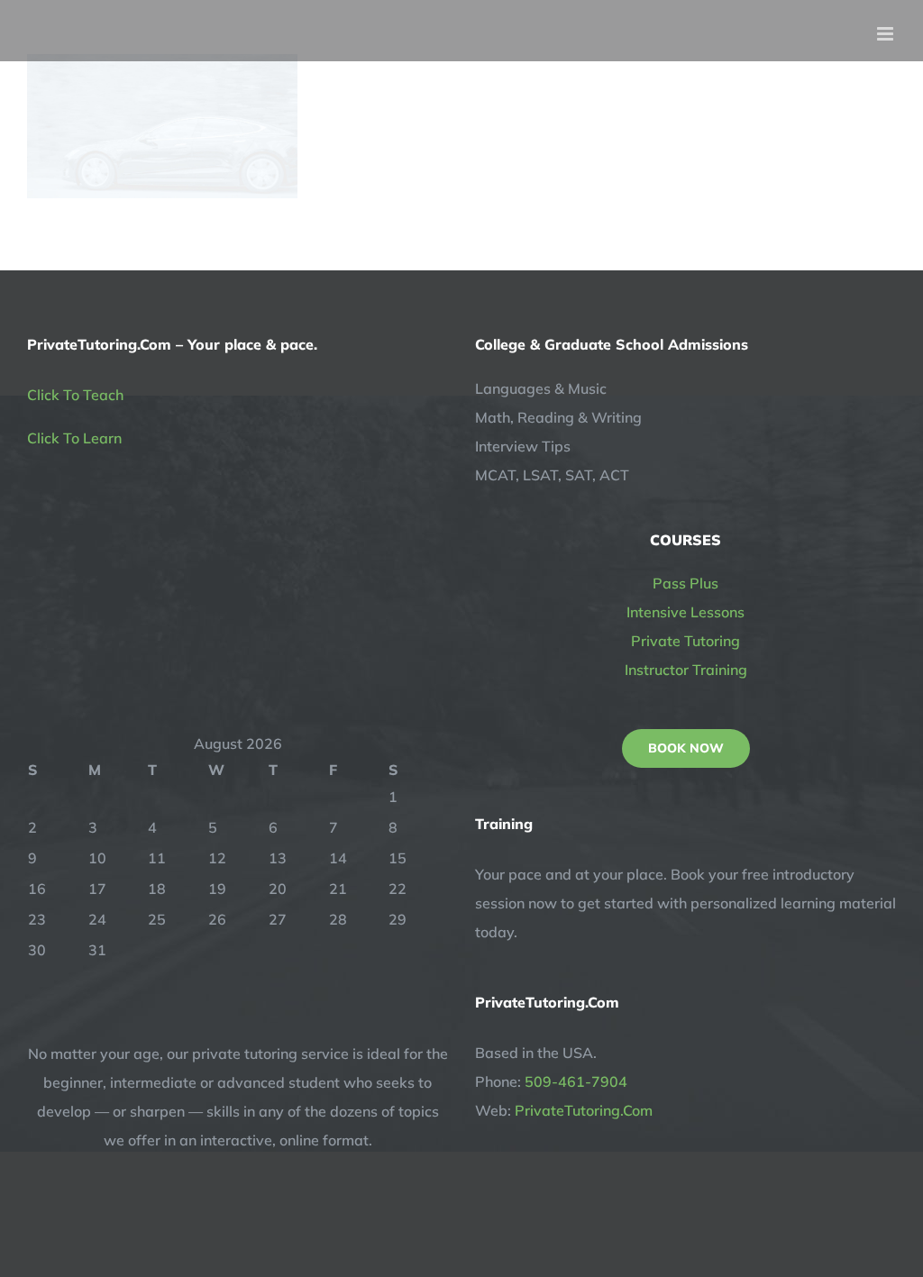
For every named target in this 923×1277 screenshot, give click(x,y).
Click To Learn (74, 438)
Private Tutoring (685, 641)
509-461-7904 (576, 1081)
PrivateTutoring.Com (584, 1110)
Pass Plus (685, 583)
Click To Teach (75, 395)
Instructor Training (686, 670)
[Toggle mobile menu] (886, 33)
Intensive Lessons (685, 612)
